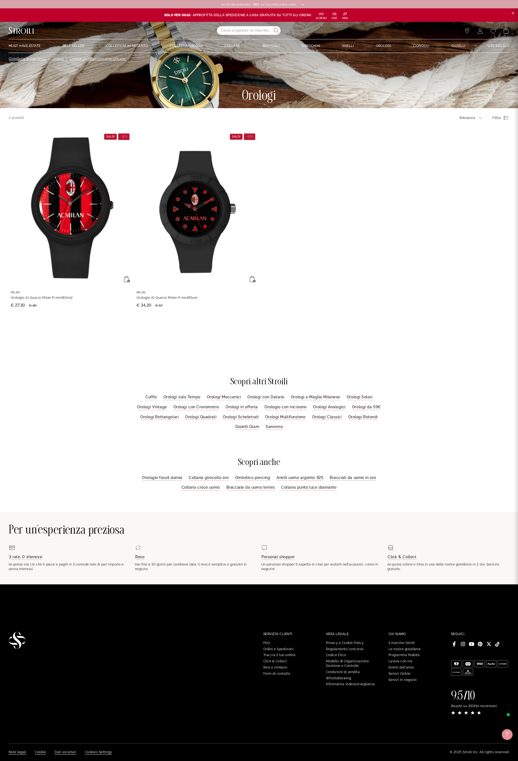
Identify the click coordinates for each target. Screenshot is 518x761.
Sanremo (274, 426)
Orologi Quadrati (200, 417)
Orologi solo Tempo (181, 397)
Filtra (496, 118)
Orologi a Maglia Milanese (315, 397)
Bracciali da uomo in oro (353, 477)
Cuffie (151, 397)
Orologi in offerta (242, 407)
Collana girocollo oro (209, 477)
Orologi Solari (360, 397)
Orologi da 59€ (366, 407)
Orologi (58, 59)
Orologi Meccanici (224, 397)
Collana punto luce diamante (308, 487)
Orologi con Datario (265, 397)
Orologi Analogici (329, 407)
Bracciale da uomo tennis (250, 487)
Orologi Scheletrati (241, 417)
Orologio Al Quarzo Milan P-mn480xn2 (42, 298)
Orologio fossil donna (162, 477)
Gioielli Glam (247, 426)
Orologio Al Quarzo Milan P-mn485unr (167, 298)
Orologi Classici (327, 417)
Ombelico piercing (252, 477)
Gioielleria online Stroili (27, 59)
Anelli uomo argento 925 (300, 477)
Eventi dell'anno (401, 667)
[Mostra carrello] (506, 31)
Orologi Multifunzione (285, 417)
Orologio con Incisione (285, 407)
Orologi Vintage (152, 407)
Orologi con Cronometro (196, 407)
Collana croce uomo (201, 487)
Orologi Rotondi (363, 417)
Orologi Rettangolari (159, 417)
